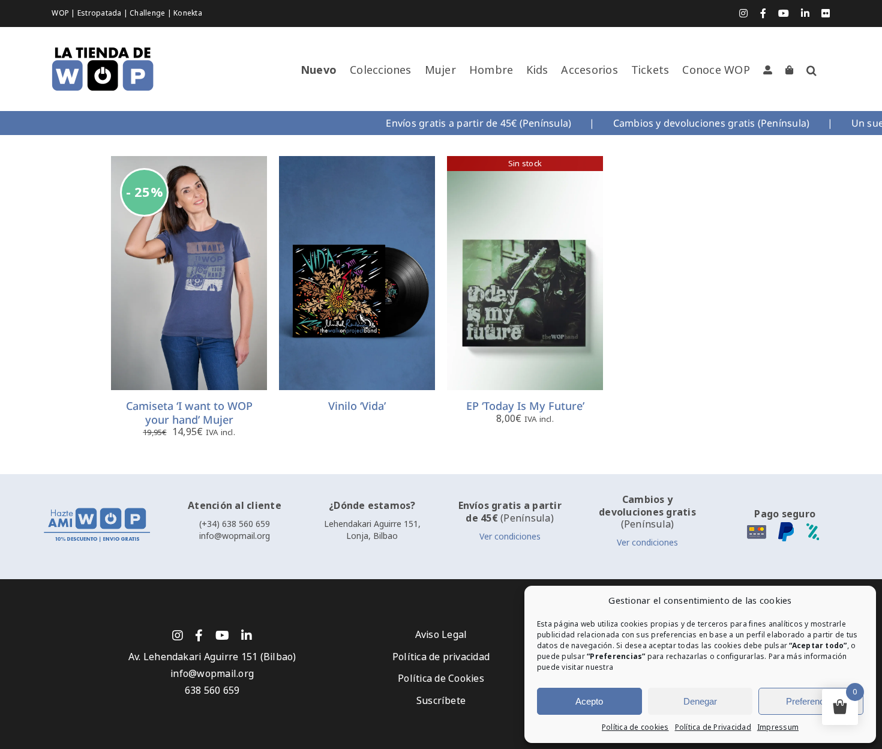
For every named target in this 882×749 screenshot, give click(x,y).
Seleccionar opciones (189, 267)
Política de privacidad (441, 657)
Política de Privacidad (713, 727)
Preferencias (811, 701)
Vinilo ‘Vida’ (357, 406)
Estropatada (100, 13)
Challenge (148, 13)
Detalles (198, 282)
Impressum (778, 727)
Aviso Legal (441, 635)
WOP (61, 13)
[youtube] (222, 636)
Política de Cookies (441, 678)
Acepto (589, 701)
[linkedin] (246, 636)
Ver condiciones (510, 537)
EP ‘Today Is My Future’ (525, 406)
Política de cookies (635, 727)
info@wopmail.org (234, 536)
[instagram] (177, 636)
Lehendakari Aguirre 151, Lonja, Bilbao (372, 530)
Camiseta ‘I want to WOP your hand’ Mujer (189, 413)
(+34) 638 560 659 (234, 524)
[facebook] (199, 636)
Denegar (700, 701)
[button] (811, 70)
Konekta (187, 13)
